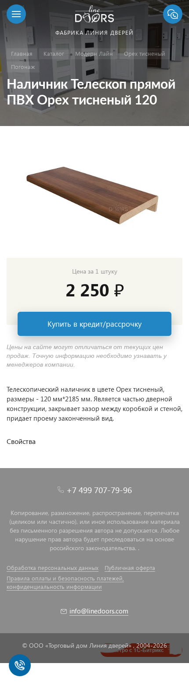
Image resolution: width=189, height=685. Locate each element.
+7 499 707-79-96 (99, 489)
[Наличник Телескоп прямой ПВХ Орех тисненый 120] (94, 196)
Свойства (21, 441)
